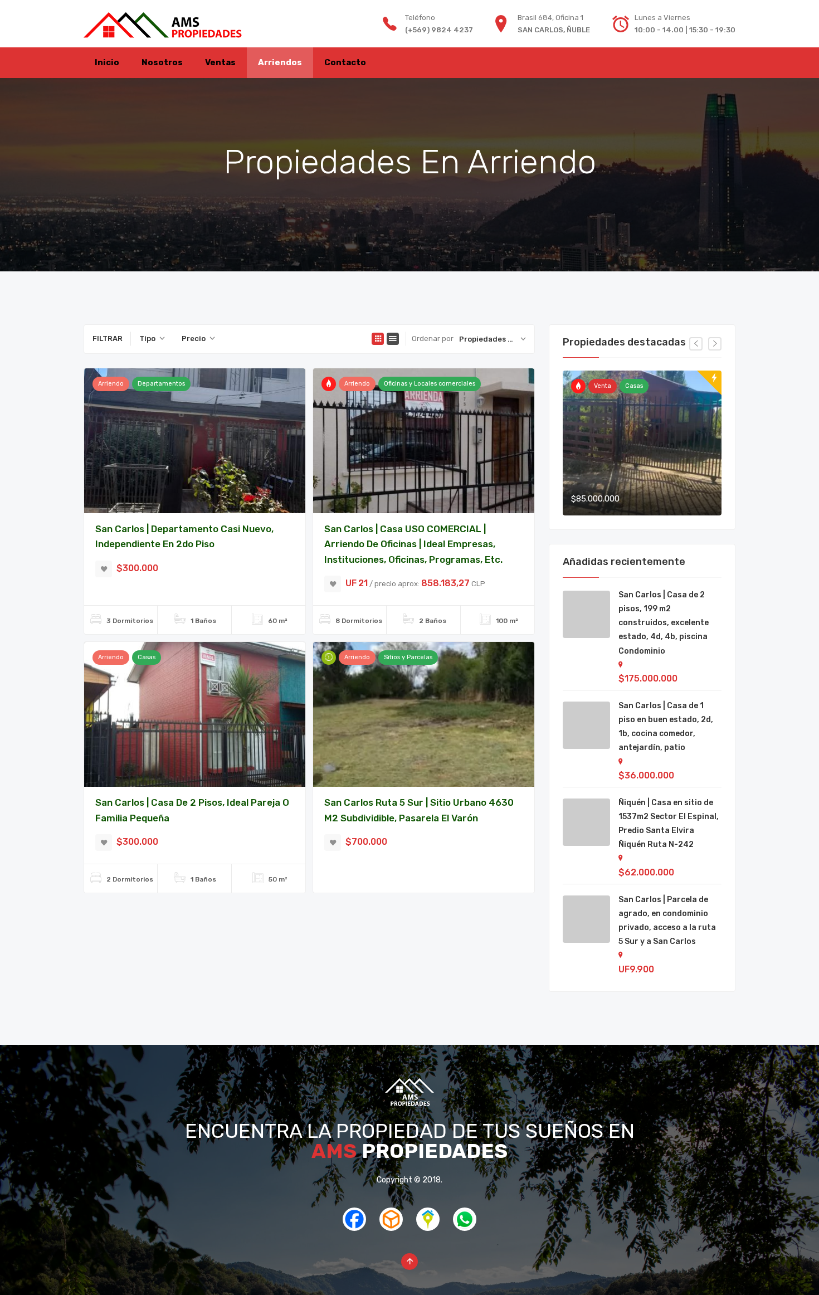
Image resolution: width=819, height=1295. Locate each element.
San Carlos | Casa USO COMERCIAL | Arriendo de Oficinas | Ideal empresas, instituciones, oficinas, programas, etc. (413, 544)
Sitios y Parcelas (408, 657)
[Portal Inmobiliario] (428, 1226)
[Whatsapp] (464, 1226)
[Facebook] (354, 1226)
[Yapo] (391, 1226)
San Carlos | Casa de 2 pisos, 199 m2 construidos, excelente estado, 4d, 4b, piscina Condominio (663, 623)
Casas (146, 657)
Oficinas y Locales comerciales (429, 383)
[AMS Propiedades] (163, 24)
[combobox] (152, 339)
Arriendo (111, 383)
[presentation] (696, 343)
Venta (602, 386)
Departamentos (161, 383)
